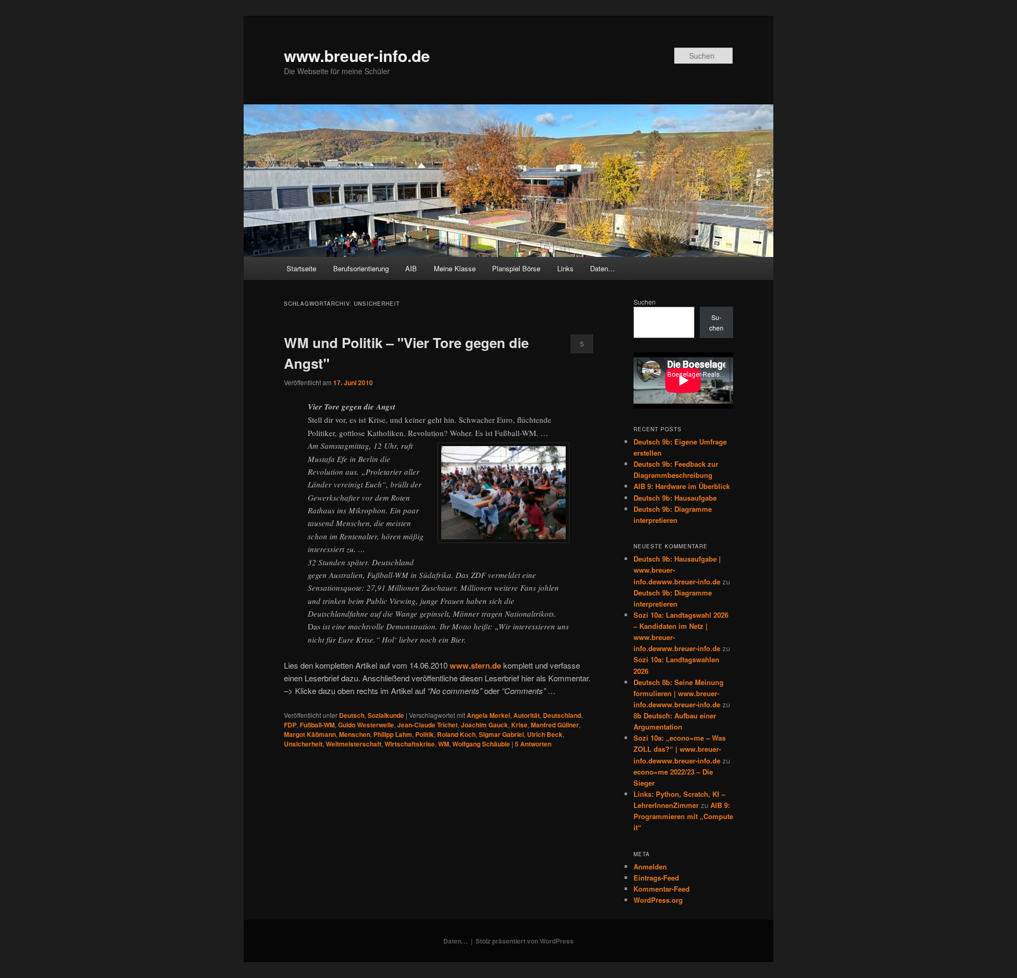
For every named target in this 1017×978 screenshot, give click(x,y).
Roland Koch (456, 734)
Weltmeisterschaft (353, 744)
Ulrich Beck (545, 734)
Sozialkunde (386, 715)
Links (565, 268)
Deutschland (562, 715)
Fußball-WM (317, 725)
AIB (411, 268)
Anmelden (650, 866)
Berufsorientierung (361, 268)
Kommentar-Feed (662, 889)
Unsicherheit (303, 744)
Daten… (602, 268)
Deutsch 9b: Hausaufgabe (675, 498)
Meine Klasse (455, 268)
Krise (519, 725)
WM (443, 744)
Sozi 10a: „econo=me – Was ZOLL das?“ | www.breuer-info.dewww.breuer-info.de (680, 749)
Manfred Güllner (555, 725)
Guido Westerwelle (366, 725)
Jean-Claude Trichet (427, 725)
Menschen (354, 734)
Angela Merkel (488, 715)
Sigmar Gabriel (501, 734)
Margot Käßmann (310, 734)
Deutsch (351, 715)
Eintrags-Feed (656, 878)
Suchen (645, 301)
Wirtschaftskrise (410, 744)
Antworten (533, 744)
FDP (290, 725)
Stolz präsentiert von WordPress (525, 941)
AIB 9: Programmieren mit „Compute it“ (683, 816)
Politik (424, 734)
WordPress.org (658, 900)
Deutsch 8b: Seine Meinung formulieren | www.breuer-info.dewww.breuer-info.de (679, 693)
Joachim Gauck (484, 725)
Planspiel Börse (516, 268)
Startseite (301, 268)
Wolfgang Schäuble (481, 744)
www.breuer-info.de (357, 55)
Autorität (526, 715)
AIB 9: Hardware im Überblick (682, 486)
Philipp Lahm (392, 734)
